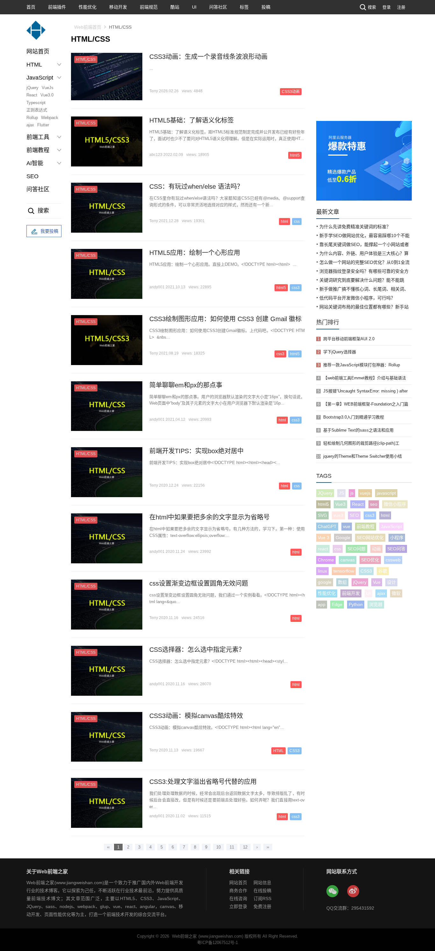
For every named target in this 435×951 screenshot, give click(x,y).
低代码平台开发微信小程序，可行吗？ (357, 297)
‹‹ (108, 847)
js (351, 493)
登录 (386, 7)
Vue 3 (323, 537)
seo (373, 504)
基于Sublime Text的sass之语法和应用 (358, 430)
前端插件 (57, 7)
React (31, 95)
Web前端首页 (87, 27)
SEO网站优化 (370, 537)
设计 (391, 582)
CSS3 (294, 751)
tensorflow (343, 571)
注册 (401, 7)
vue (346, 526)
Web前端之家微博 (353, 891)
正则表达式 (36, 110)
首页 (30, 7)
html (284, 221)
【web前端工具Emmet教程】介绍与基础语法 (364, 378)
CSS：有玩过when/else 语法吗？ (196, 186)
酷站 (174, 7)
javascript (386, 493)
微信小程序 (395, 504)
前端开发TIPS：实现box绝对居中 (196, 450)
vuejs (365, 493)
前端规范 (149, 7)
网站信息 (262, 882)
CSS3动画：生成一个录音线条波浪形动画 (208, 56)
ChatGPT (327, 526)
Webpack (49, 117)
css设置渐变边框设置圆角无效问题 (198, 583)
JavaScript (391, 526)
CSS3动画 (291, 91)
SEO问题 (356, 548)
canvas (347, 559)
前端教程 (365, 526)
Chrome (326, 559)
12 (245, 847)
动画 (376, 548)
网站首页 (37, 51)
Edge (337, 604)
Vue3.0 (46, 95)
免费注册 (262, 906)
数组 (342, 582)
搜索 (372, 7)
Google (343, 537)
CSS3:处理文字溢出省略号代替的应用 (203, 781)
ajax (30, 125)
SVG (322, 515)
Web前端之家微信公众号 (332, 891)
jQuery (32, 87)
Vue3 (340, 504)
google (325, 582)
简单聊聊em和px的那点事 (185, 385)
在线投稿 (262, 890)
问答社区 (218, 7)
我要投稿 (49, 231)
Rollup (32, 117)
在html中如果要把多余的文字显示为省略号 (209, 517)
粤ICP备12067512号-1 (217, 942)
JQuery (325, 493)
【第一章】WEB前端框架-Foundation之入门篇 (365, 404)
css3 (296, 287)
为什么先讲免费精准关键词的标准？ (355, 226)
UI (194, 7)
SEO (32, 176)
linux (322, 571)
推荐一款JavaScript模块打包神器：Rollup (361, 365)
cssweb (393, 559)
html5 (295, 155)
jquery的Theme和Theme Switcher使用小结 (362, 456)
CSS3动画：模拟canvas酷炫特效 (196, 715)
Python (356, 604)
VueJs (47, 87)
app (321, 604)
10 (218, 847)
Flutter (43, 125)
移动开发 (118, 7)
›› (268, 847)
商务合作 (238, 890)
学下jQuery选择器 (339, 351)
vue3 (338, 515)
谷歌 (382, 571)
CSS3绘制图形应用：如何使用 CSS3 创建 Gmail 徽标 (225, 318)
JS (341, 493)
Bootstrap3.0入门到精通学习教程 (353, 417)
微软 (396, 593)
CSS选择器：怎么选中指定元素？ (197, 649)
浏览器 (375, 604)
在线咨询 (238, 898)
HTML (278, 751)
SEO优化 (370, 559)
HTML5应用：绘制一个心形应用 (194, 252)
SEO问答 (396, 548)
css (297, 221)
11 (232, 847)
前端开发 (351, 593)
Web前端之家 (184, 936)
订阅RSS (262, 898)
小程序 (396, 537)
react (323, 548)
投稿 (265, 7)
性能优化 (87, 7)
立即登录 (238, 906)
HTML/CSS (86, 59)
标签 (244, 7)
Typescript (36, 102)
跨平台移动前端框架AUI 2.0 (348, 338)
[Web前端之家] (36, 33)
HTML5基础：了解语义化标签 (191, 120)
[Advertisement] (364, 73)
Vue (377, 582)
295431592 (362, 908)
